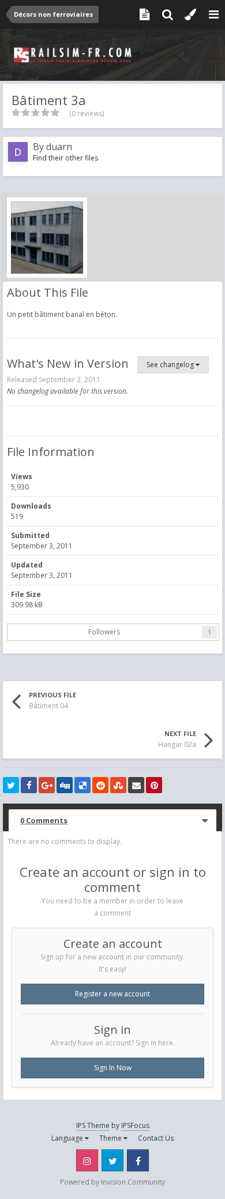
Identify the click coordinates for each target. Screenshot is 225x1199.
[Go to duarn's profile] (18, 152)
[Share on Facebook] (29, 785)
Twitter (112, 1160)
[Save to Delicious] (82, 785)
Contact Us (156, 1138)
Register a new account (112, 994)
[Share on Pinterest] (154, 785)
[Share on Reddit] (100, 785)
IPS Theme (93, 1125)
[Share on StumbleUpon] (118, 785)
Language (68, 1138)
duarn (59, 146)
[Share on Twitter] (11, 785)
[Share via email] (136, 785)
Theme (111, 1138)
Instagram (87, 1160)
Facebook (138, 1160)
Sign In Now (113, 1068)
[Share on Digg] (65, 785)
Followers (104, 632)
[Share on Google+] (47, 785)
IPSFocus (135, 1125)
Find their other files (65, 158)
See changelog (171, 364)
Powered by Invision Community (112, 1182)
